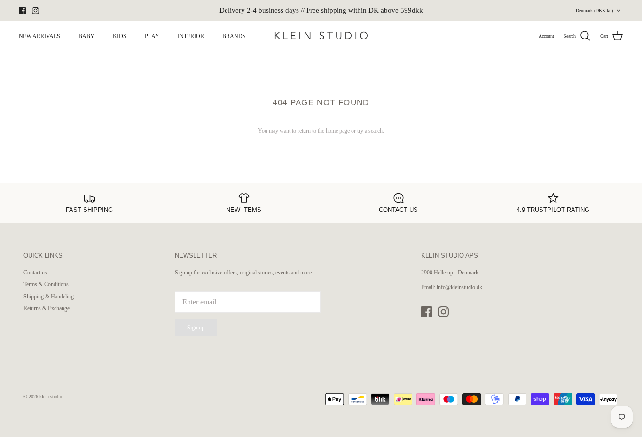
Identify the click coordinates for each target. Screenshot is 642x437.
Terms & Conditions (46, 284)
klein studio (50, 396)
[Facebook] (22, 10)
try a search (370, 130)
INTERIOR (191, 36)
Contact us (35, 272)
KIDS (119, 36)
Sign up (195, 327)
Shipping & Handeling (48, 296)
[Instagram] (35, 10)
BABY (86, 36)
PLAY (152, 36)
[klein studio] (321, 36)
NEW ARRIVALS (39, 36)
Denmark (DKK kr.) (594, 10)
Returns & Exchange (46, 308)
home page (338, 130)
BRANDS (234, 36)
